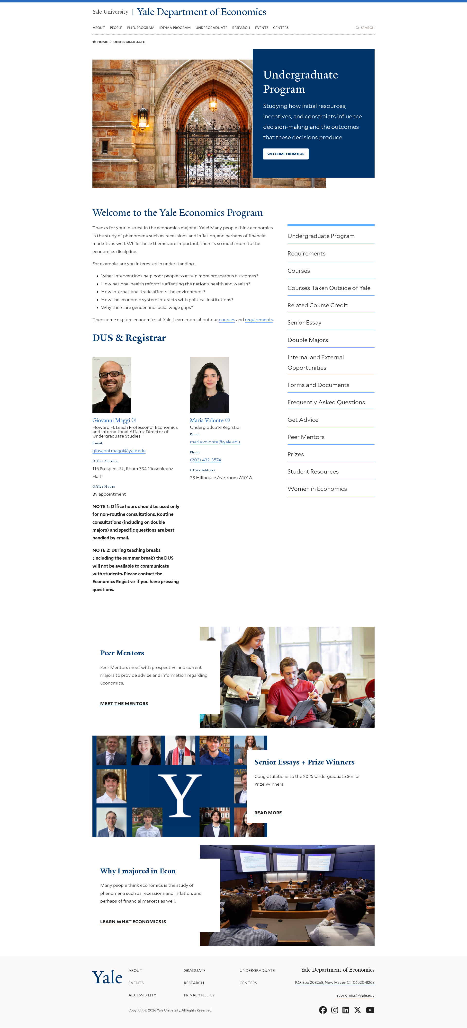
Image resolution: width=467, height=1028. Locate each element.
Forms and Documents (318, 384)
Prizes (295, 454)
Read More (268, 812)
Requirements (306, 253)
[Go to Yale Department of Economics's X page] (357, 1010)
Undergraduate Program (321, 235)
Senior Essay (304, 322)
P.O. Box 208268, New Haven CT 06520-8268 (335, 982)
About (135, 970)
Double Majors (307, 339)
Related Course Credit (317, 305)
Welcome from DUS (285, 154)
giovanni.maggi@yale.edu (119, 450)
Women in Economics (317, 488)
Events (261, 28)
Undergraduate (257, 970)
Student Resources (313, 471)
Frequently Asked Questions (326, 402)
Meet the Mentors (124, 703)
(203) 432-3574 (205, 459)
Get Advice (302, 419)
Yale (107, 977)
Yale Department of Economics (201, 12)
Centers (280, 28)
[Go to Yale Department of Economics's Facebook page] (323, 1010)
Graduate (195, 970)
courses (227, 319)
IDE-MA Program (175, 28)
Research (194, 983)
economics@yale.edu (355, 995)
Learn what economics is (133, 921)
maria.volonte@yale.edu (215, 441)
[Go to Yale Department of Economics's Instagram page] (334, 1010)
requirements (259, 319)
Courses (298, 270)
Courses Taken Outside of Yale (328, 287)
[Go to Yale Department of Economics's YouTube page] (370, 1010)
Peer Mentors (306, 436)
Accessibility (142, 995)
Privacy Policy (199, 995)
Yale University (110, 12)
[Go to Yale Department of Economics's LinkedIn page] (345, 1010)
